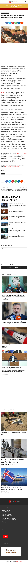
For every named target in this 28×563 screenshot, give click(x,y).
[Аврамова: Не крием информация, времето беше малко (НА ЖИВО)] (4, 211)
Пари (2, 457)
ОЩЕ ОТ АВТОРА (9, 200)
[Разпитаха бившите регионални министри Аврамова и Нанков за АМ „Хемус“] (4, 205)
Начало (2, 11)
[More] (24, 23)
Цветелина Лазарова (6, 19)
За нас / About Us (6, 510)
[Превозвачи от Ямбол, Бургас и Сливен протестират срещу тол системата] (4, 236)
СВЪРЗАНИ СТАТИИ (11, 197)
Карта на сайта (19, 561)
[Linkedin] (18, 23)
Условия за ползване (6, 514)
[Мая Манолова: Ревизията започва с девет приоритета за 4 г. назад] (4, 218)
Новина (7, 13)
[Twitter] (9, 23)
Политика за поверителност (8, 518)
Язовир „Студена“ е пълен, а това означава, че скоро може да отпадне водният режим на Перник (16, 230)
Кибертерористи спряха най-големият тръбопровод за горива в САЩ (7, 191)
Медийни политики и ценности (9, 519)
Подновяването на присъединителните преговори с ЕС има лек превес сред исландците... (12, 489)
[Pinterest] (12, 23)
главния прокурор (21, 153)
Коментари (4, 430)
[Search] (26, 2)
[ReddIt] (21, 23)
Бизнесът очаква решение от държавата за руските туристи (21, 191)
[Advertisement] (14, 53)
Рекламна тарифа (6, 513)
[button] (2, 2)
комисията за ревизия (10, 173)
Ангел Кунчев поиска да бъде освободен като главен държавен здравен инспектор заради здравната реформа (14, 322)
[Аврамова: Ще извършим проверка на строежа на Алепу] (4, 224)
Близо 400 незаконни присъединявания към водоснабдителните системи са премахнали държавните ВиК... (12, 461)
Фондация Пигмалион (7, 515)
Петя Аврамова (19, 173)
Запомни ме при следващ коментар (10, 264)
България (7, 11)
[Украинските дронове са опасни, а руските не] (14, 421)
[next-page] (4, 241)
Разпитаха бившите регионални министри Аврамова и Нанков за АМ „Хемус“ (17, 205)
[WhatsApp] (15, 23)
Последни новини (5, 485)
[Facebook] (6, 23)
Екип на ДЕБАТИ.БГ (5, 464)
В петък (3, 92)
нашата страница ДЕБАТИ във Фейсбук (12, 166)
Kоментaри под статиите (7, 517)
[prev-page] (2, 241)
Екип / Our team (5, 511)
